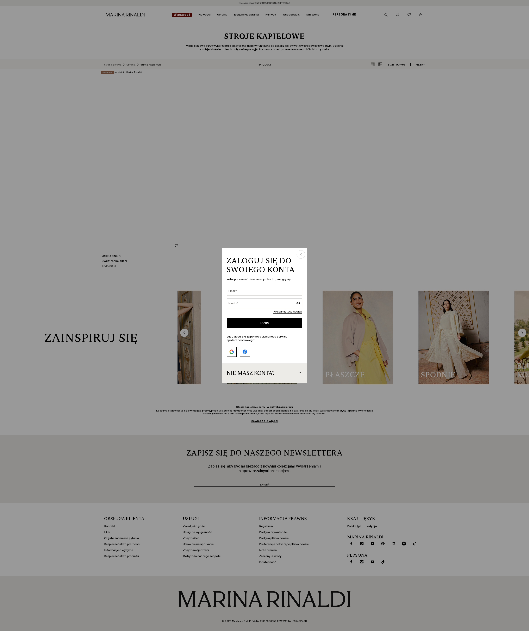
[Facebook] (245, 352)
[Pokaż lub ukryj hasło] (298, 304)
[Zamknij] (301, 254)
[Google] (232, 352)
